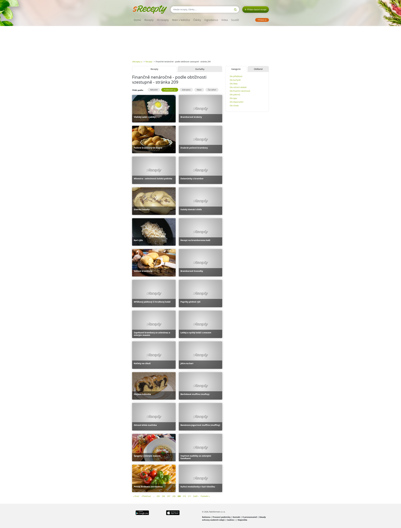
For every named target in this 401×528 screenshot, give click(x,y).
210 (184, 496)
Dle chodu (234, 105)
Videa (224, 20)
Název (199, 90)
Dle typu (233, 98)
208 (173, 496)
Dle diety (233, 83)
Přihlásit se (262, 20)
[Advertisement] (200, 41)
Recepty (149, 20)
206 (163, 496)
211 (189, 496)
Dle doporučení (236, 102)
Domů (137, 20)
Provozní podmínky (222, 517)
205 (158, 496)
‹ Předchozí (146, 496)
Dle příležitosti (236, 76)
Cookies (230, 520)
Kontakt (236, 517)
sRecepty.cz (137, 61)
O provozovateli (249, 517)
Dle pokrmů (235, 94)
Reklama (206, 517)
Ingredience (211, 20)
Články (197, 20)
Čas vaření (212, 90)
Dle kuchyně (235, 80)
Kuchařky (199, 69)
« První (136, 496)
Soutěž (235, 20)
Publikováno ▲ (170, 90)
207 (168, 496)
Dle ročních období (238, 87)
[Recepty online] (150, 9)
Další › (196, 496)
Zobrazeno (186, 90)
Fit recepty (163, 20)
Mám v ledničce (181, 20)
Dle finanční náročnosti (240, 91)
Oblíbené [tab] (258, 69)
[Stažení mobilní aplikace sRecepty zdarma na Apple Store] (173, 512)
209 (179, 496)
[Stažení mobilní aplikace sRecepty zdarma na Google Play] (142, 512)
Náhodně (153, 90)
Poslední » (205, 496)
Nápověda (242, 520)
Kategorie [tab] (236, 69)
